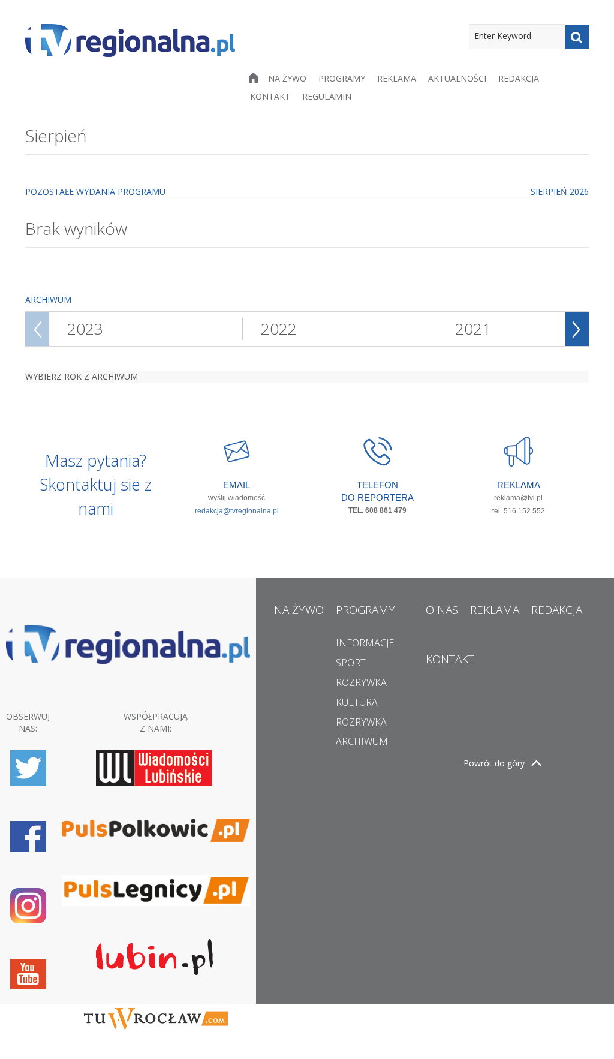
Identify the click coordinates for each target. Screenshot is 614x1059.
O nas (442, 610)
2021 (473, 328)
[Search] (577, 37)
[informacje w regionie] (130, 40)
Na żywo (287, 78)
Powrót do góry (494, 763)
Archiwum (362, 741)
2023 (85, 328)
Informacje (365, 642)
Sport (351, 662)
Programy (341, 78)
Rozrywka (361, 682)
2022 (279, 328)
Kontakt (270, 96)
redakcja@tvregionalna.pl (237, 511)
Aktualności (457, 78)
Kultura (357, 702)
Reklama (396, 78)
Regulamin (326, 96)
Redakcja (518, 78)
